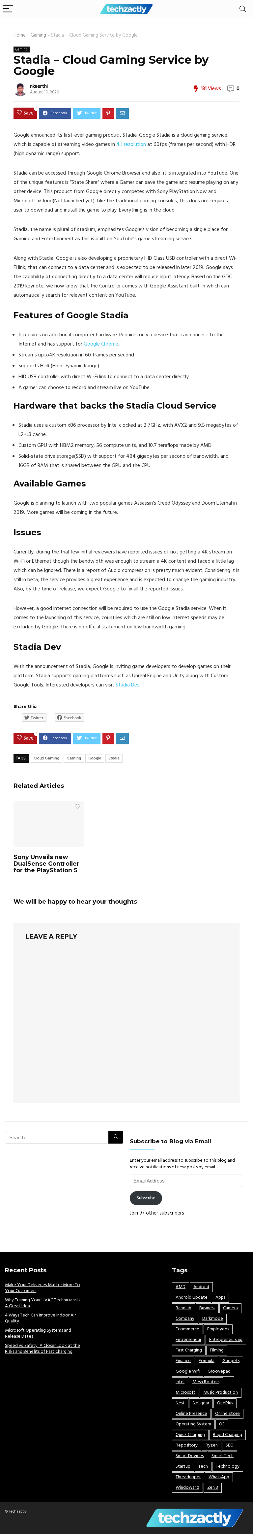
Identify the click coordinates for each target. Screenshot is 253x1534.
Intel (180, 1382)
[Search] (243, 9)
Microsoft (185, 1392)
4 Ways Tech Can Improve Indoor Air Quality (40, 1318)
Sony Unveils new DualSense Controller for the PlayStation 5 (46, 863)
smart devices (190, 1456)
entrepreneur (188, 1340)
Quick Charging (190, 1435)
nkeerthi (39, 86)
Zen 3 (212, 1487)
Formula (206, 1361)
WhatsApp (219, 1477)
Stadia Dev (128, 685)
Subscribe (146, 1198)
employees (218, 1329)
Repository (187, 1445)
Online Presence (191, 1413)
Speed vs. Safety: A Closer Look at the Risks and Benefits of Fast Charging (42, 1348)
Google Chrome (101, 344)
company (185, 1318)
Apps (220, 1297)
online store (227, 1413)
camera (230, 1308)
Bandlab (183, 1308)
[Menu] (8, 9)
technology (227, 1466)
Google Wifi (188, 1371)
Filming (217, 1350)
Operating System (193, 1424)
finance (183, 1361)
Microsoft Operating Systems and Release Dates (38, 1333)
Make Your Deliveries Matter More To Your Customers (42, 1288)
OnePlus (225, 1403)
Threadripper (188, 1477)
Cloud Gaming (46, 758)
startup (183, 1466)
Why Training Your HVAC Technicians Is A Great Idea (42, 1303)
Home (20, 35)
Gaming (38, 35)
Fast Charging (189, 1350)
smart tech (222, 1456)
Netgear (201, 1403)
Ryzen (212, 1445)
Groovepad (219, 1371)
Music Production (220, 1392)
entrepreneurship (225, 1340)
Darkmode (212, 1318)
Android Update (192, 1297)
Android (201, 1287)
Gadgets (230, 1361)
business (207, 1308)
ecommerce (187, 1329)
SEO (230, 1445)
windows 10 (187, 1487)
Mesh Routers (205, 1382)
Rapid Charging (227, 1435)
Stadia (114, 758)
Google (94, 758)
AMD (180, 1287)
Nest (180, 1403)
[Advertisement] (64, 1196)
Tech (203, 1466)
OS (222, 1424)
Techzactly (18, 1511)
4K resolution (131, 144)
